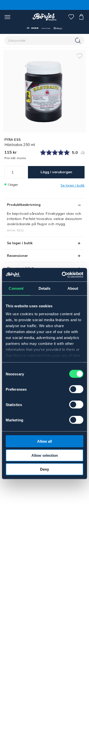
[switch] (76, 389)
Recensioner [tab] (17, 255)
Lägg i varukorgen (56, 172)
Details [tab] (45, 288)
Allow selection (44, 455)
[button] (44, 28)
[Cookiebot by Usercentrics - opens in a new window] (62, 274)
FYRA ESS (12, 140)
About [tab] (72, 288)
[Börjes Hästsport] (45, 17)
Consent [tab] (16, 288)
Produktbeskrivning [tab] (24, 204)
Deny (44, 469)
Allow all (44, 441)
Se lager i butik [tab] (20, 243)
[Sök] (78, 40)
